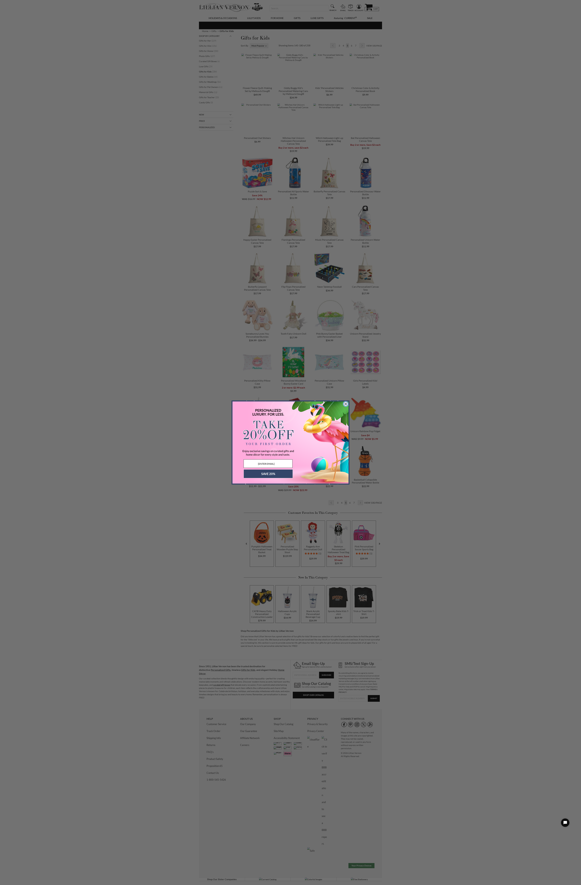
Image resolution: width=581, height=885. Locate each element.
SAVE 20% (268, 474)
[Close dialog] (345, 404)
